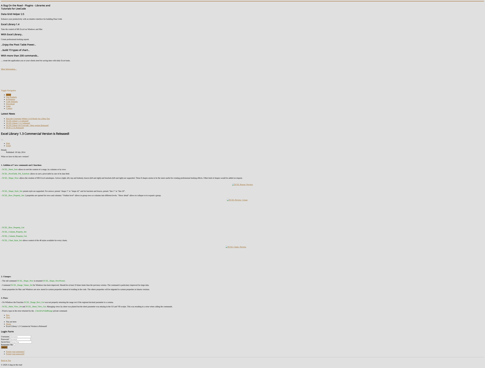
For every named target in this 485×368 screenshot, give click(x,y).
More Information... (9, 69)
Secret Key (5, 342)
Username (5, 337)
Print (8, 143)
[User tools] (2, 139)
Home (8, 95)
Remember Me (7, 345)
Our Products (11, 97)
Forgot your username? (15, 352)
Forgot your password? (15, 354)
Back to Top (6, 360)
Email (8, 146)
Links (8, 106)
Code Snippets (12, 102)
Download (10, 104)
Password (5, 339)
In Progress (10, 99)
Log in (4, 347)
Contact (9, 108)
